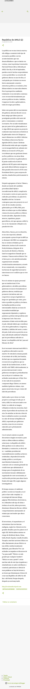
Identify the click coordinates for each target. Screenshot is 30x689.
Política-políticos (21, 589)
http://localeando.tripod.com (11, 586)
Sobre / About (7, 677)
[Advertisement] (17, 12)
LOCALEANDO (9, 1)
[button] (3, 45)
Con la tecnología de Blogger (16, 683)
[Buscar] (28, 11)
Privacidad (6, 680)
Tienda (5, 675)
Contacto (6, 678)
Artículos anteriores (8, 589)
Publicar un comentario (10, 602)
